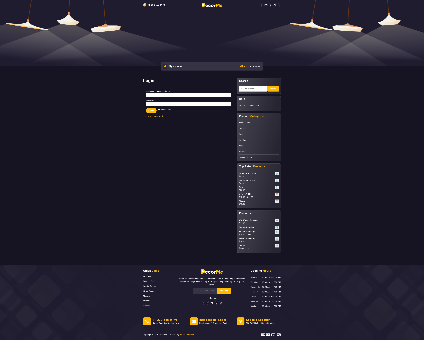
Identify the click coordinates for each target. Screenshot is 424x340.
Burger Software (187, 335)
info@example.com (212, 319)
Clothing (242, 128)
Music (241, 146)
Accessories (244, 123)
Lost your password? (154, 116)
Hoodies (242, 140)
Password (151, 100)
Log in (151, 111)
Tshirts (242, 152)
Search (273, 89)
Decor (241, 134)
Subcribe (224, 291)
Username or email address (159, 91)
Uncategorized (245, 157)
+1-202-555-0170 (164, 319)
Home (244, 66)
